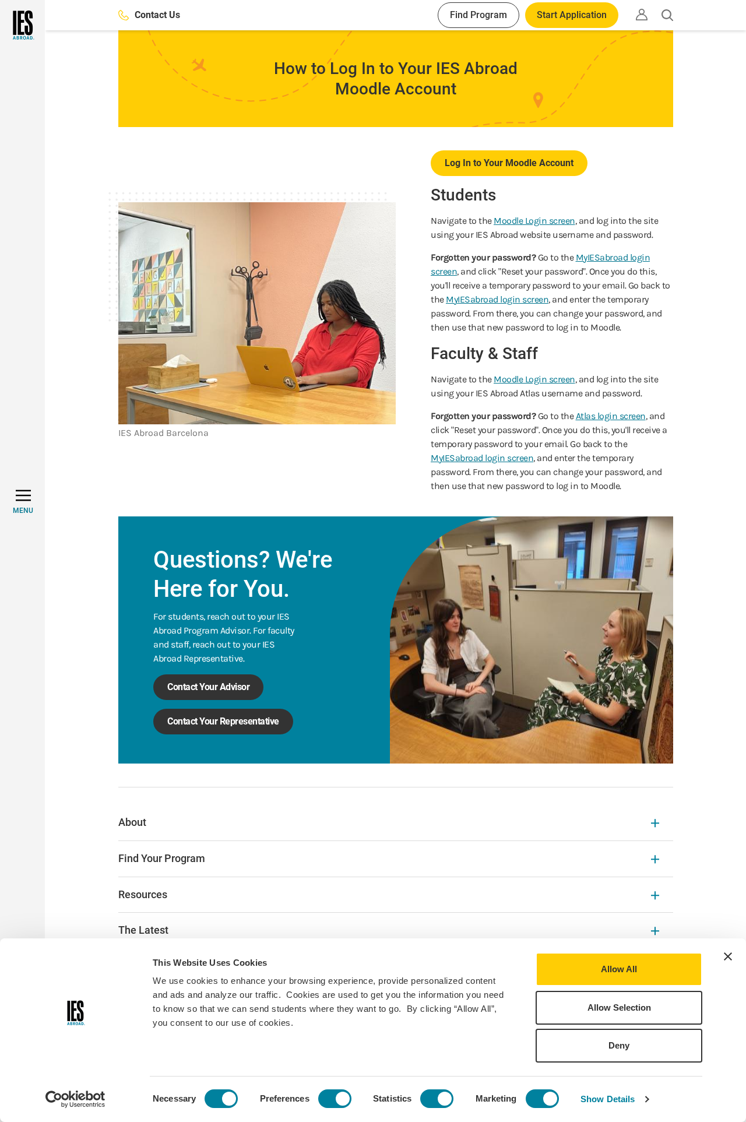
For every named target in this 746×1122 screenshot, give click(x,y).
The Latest (143, 930)
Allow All (619, 969)
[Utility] (642, 14)
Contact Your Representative (223, 721)
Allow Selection (619, 1007)
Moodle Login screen (534, 220)
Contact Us (157, 14)
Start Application (572, 14)
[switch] (334, 1098)
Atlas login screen (611, 415)
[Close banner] (728, 956)
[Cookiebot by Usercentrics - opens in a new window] (75, 1099)
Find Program (478, 14)
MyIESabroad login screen (497, 299)
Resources (142, 894)
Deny (618, 1045)
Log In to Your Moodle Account (509, 162)
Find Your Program (161, 858)
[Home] (22, 25)
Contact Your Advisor (208, 686)
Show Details (607, 1099)
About (132, 822)
